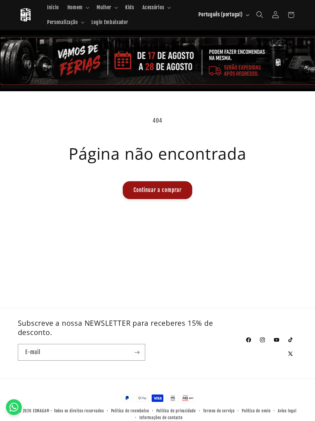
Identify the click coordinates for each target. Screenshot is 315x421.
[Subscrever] (137, 352)
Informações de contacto (161, 417)
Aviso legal (287, 410)
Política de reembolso (130, 410)
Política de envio (256, 410)
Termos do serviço (219, 410)
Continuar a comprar (158, 190)
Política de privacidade (176, 410)
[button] (77, 7)
